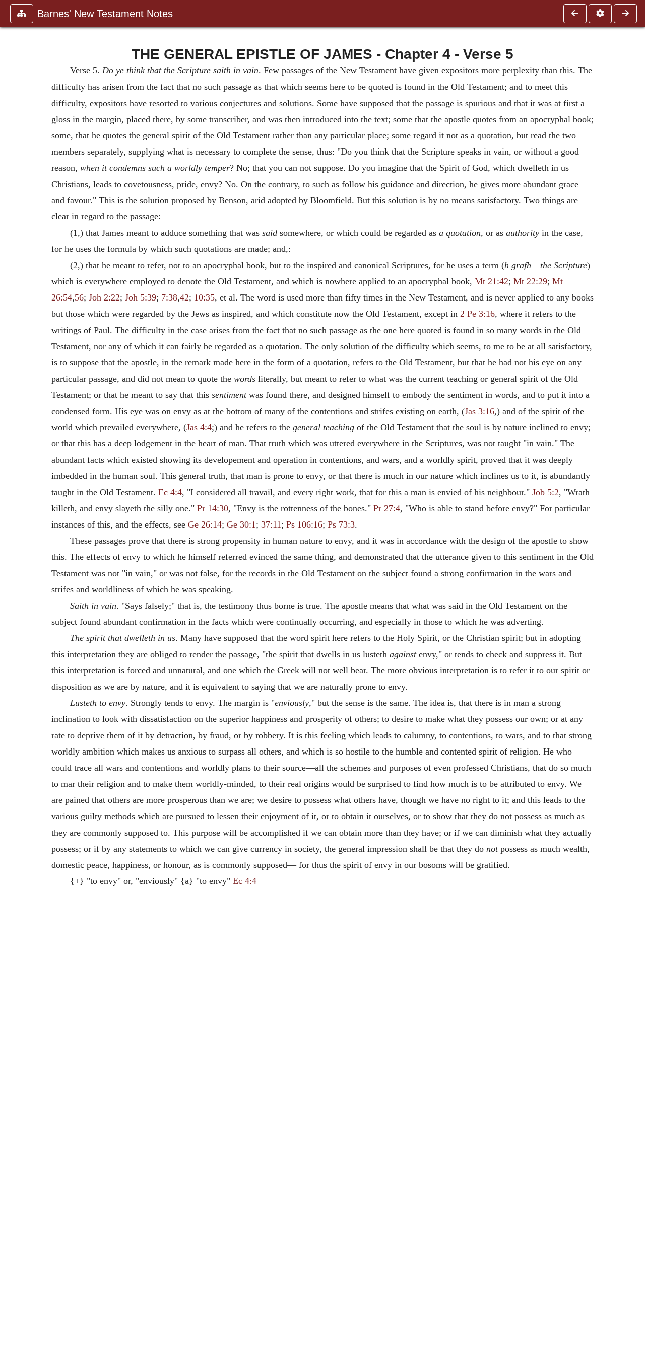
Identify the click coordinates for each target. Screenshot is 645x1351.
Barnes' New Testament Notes (105, 13)
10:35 (204, 297)
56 (79, 297)
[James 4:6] (625, 13)
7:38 (169, 297)
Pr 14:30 (212, 508)
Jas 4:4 (199, 427)
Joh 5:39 (140, 297)
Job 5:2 (545, 492)
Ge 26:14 (205, 524)
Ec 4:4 (170, 492)
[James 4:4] (575, 13)
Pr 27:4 (386, 508)
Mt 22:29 (530, 281)
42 (184, 297)
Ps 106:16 (304, 524)
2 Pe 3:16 (477, 314)
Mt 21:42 (491, 281)
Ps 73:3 (341, 524)
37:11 (271, 524)
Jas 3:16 (479, 411)
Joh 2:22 (104, 297)
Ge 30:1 (241, 524)
